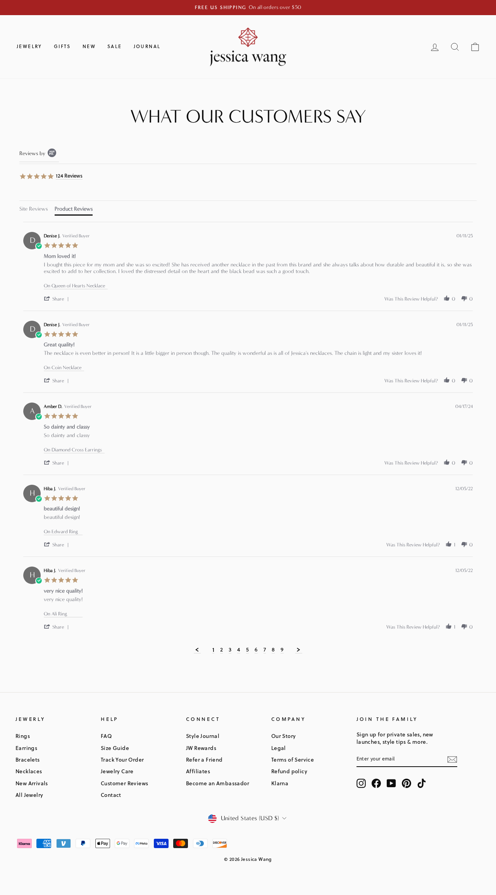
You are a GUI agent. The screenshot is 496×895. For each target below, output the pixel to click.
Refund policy (289, 771)
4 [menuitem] (238, 649)
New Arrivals (32, 783)
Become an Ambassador (217, 783)
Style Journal (202, 735)
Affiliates (198, 771)
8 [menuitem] (273, 649)
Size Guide (115, 748)
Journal (147, 46)
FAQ (106, 735)
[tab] (33, 210)
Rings (23, 735)
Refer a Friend (204, 759)
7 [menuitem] (265, 649)
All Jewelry (29, 794)
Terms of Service (292, 759)
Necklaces (29, 771)
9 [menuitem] (282, 649)
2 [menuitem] (221, 649)
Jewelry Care (117, 771)
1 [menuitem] (213, 650)
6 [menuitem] (256, 649)
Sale (114, 46)
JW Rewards (201, 748)
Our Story (283, 735)
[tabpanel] (248, 437)
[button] (58, 298)
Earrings (26, 748)
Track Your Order (122, 759)
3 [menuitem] (230, 649)
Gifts (62, 46)
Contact (111, 794)
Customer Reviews (124, 783)
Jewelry (29, 46)
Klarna (279, 783)
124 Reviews (69, 176)
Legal (278, 748)
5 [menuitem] (247, 649)
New (89, 46)
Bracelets (28, 759)
